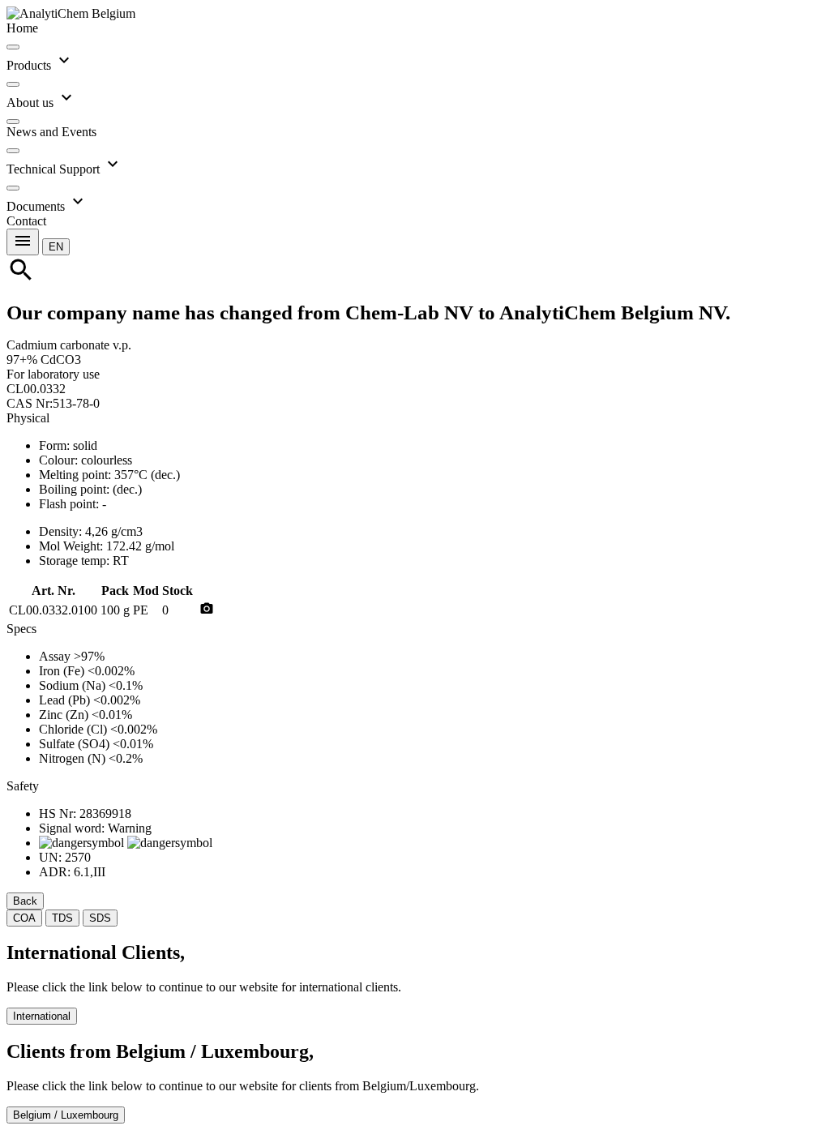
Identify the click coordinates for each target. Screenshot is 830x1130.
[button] (56, 246)
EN (56, 247)
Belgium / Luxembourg (65, 1115)
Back (25, 901)
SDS (100, 918)
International (42, 1016)
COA (24, 918)
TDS (62, 918)
